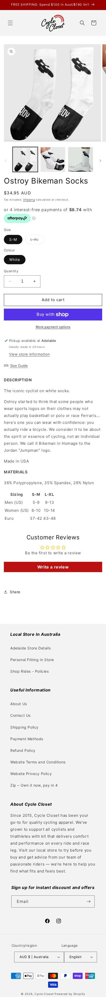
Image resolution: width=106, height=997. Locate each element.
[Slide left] (5, 160)
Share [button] (15, 592)
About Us (18, 704)
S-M (13, 239)
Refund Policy (23, 750)
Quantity (11, 271)
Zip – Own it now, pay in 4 (34, 785)
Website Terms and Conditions (38, 762)
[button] (10, 23)
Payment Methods (26, 739)
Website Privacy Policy (31, 773)
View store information (29, 354)
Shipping (29, 199)
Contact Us (20, 715)
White (14, 259)
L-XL (37, 240)
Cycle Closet (44, 994)
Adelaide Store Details (30, 648)
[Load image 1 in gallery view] (25, 159)
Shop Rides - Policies (29, 671)
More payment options (53, 327)
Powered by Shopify (70, 994)
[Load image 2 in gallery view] (53, 159)
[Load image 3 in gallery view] (80, 159)
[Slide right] (100, 160)
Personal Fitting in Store (32, 659)
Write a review (53, 567)
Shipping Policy (24, 727)
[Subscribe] (88, 901)
